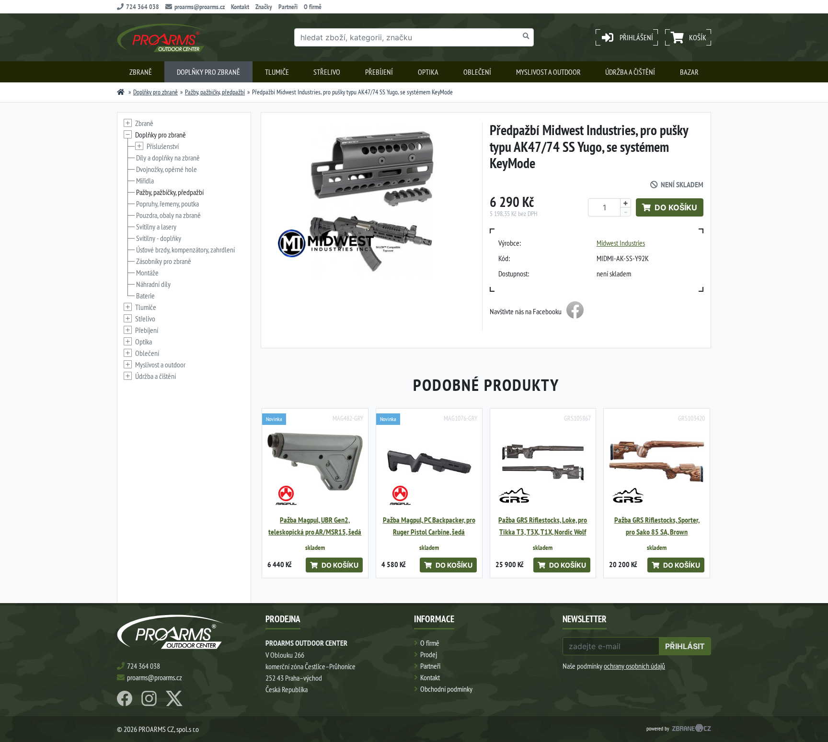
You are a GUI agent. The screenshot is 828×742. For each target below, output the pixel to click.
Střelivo (326, 72)
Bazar (689, 72)
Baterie (145, 295)
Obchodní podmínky (446, 689)
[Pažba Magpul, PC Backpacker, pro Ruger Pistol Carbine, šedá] (429, 461)
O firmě (313, 6)
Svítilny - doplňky (158, 238)
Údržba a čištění (630, 72)
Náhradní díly (153, 284)
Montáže (147, 272)
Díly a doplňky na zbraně (168, 157)
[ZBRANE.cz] (691, 729)
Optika (428, 72)
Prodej (428, 654)
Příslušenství (163, 146)
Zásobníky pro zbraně (163, 261)
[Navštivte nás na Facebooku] (575, 311)
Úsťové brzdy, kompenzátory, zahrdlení (185, 249)
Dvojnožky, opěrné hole (166, 169)
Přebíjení (379, 72)
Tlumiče (277, 72)
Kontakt (240, 6)
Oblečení (477, 72)
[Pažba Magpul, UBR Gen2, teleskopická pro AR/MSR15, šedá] (315, 461)
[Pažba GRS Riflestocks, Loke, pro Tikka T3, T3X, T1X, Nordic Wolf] (543, 461)
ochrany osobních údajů (634, 666)
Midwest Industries (621, 243)
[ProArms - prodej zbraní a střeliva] (121, 92)
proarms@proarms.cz (199, 6)
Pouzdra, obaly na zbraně (168, 215)
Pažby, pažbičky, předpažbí (215, 92)
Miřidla (145, 180)
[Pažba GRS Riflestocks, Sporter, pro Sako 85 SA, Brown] (656, 461)
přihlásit (685, 646)
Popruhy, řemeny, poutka (167, 203)
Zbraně (140, 72)
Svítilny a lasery (156, 226)
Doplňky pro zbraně (208, 72)
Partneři (288, 6)
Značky (263, 6)
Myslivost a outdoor (548, 72)
